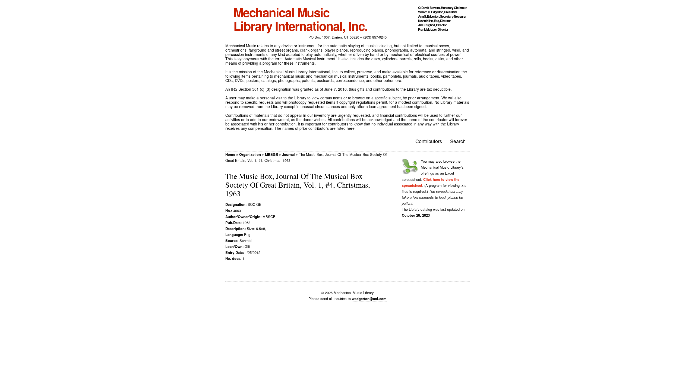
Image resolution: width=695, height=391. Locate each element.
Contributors (428, 140)
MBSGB (271, 154)
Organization (250, 154)
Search (458, 140)
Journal (288, 154)
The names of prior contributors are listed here (314, 128)
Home (230, 154)
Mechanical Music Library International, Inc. (300, 19)
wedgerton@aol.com (369, 298)
